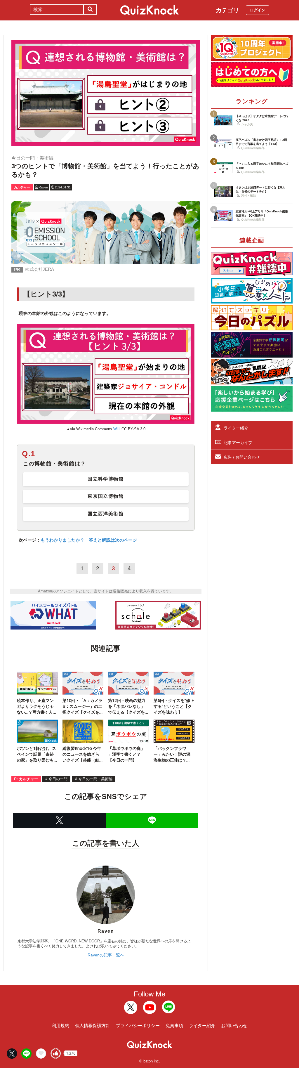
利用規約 (60, 1025)
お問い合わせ (234, 1025)
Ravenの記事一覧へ (106, 955)
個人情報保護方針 (92, 1025)
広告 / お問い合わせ (242, 457)
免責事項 (174, 1025)
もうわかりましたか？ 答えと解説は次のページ (89, 540)
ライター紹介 (236, 428)
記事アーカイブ (238, 442)
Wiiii (116, 429)
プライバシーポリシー (138, 1025)
